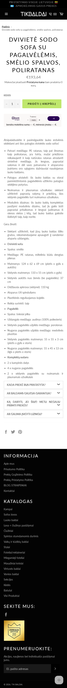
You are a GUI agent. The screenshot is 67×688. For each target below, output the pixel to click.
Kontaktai (9, 490)
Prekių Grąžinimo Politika (18, 474)
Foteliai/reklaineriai (14, 552)
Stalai (7, 547)
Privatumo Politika (14, 469)
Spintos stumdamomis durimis (21, 536)
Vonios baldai (11, 574)
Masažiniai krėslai (13, 563)
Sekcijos (8, 579)
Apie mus (9, 463)
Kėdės (7, 585)
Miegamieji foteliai (14, 557)
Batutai (8, 590)
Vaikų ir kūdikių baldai (16, 541)
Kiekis (7, 95)
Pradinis (6, 26)
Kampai (8, 509)
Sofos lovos (10, 514)
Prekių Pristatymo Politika (18, 479)
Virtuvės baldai (12, 568)
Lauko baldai (11, 520)
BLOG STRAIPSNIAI (15, 485)
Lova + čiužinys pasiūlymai (19, 525)
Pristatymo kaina (35, 82)
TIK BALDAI (17, 684)
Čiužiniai (8, 530)
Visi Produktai (11, 595)
